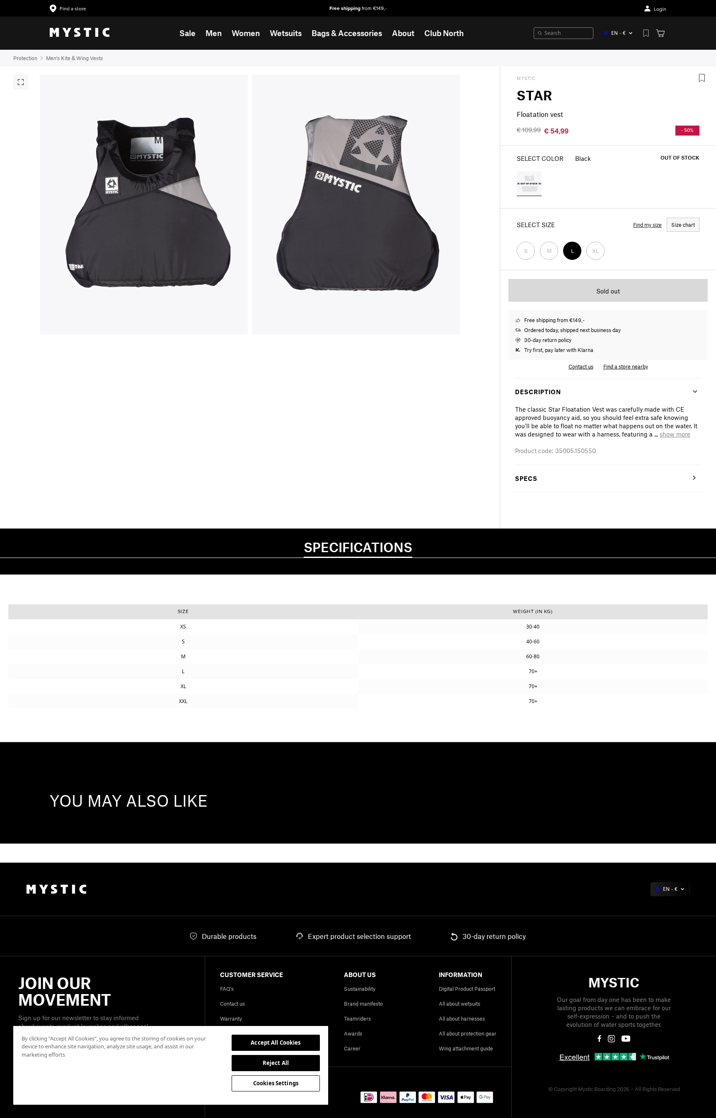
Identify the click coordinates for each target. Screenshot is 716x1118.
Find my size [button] (647, 224)
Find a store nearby (625, 366)
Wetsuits (286, 33)
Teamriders (357, 1018)
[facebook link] (599, 1039)
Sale (187, 33)
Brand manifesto (363, 1003)
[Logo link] (79, 33)
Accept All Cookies (275, 1042)
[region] (170, 1065)
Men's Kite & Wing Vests (74, 58)
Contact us (232, 1003)
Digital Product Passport (467, 988)
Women (246, 33)
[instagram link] (611, 1039)
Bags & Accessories (347, 33)
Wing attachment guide (466, 1048)
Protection (25, 58)
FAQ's (227, 988)
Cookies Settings (275, 1083)
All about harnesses (462, 1018)
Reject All (276, 1063)
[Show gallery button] (20, 82)
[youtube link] (626, 1039)
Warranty (231, 1018)
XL (595, 250)
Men (214, 33)
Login (660, 9)
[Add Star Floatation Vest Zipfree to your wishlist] (702, 78)
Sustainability (359, 988)
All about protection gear (467, 1033)
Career (352, 1048)
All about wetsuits (459, 1003)
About (403, 33)
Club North (444, 33)
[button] (675, 434)
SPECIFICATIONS (358, 547)
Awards (353, 1033)
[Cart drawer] (660, 33)
